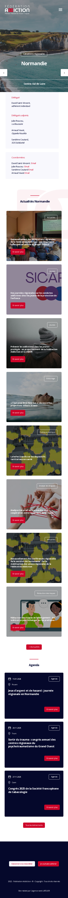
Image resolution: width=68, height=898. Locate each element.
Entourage (50, 378)
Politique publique (47, 432)
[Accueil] (17, 9)
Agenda (54, 678)
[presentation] (3, 72)
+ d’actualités (34, 647)
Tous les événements (34, 825)
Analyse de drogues (47, 485)
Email (33, 163)
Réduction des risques (46, 593)
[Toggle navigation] (59, 9)
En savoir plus (18, 251)
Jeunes (52, 271)
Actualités (51, 217)
